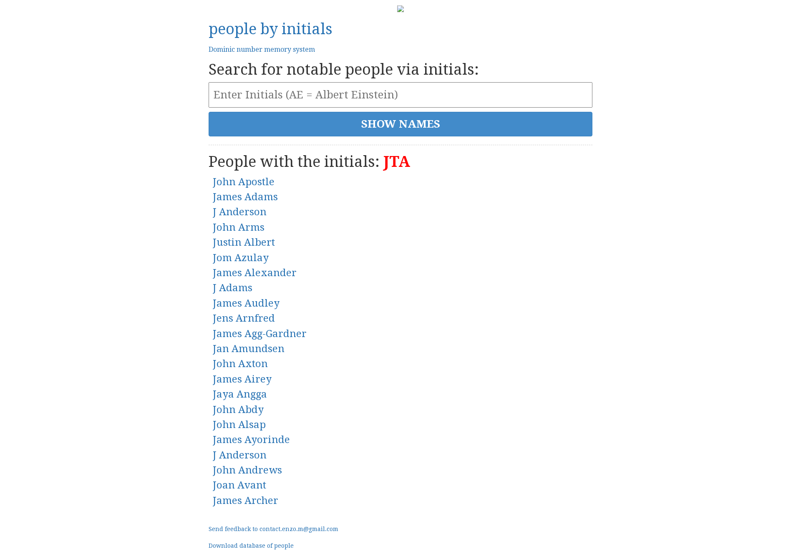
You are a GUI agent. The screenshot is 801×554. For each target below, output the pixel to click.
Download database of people (251, 545)
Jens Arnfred (244, 318)
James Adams (245, 197)
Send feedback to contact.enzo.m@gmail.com (273, 529)
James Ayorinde (251, 440)
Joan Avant (239, 485)
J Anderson (240, 212)
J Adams (232, 288)
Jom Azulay (241, 258)
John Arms (238, 227)
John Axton (240, 364)
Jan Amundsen (249, 349)
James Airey (242, 379)
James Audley (246, 303)
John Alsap (239, 425)
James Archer (245, 500)
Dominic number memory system (262, 49)
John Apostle (244, 182)
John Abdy (238, 410)
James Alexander (255, 273)
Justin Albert (244, 242)
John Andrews (247, 470)
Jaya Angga (240, 394)
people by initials (270, 29)
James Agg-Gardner (260, 334)
